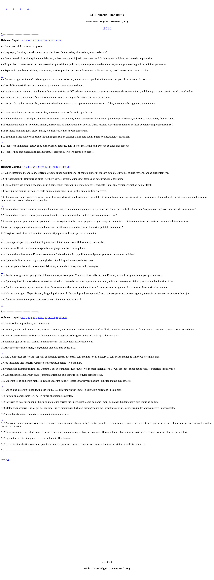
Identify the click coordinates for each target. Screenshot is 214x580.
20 (68, 167)
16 (57, 40)
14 (51, 40)
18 (63, 167)
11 (43, 40)
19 (65, 167)
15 (54, 40)
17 (60, 40)
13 (49, 40)
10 (40, 40)
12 (46, 40)
